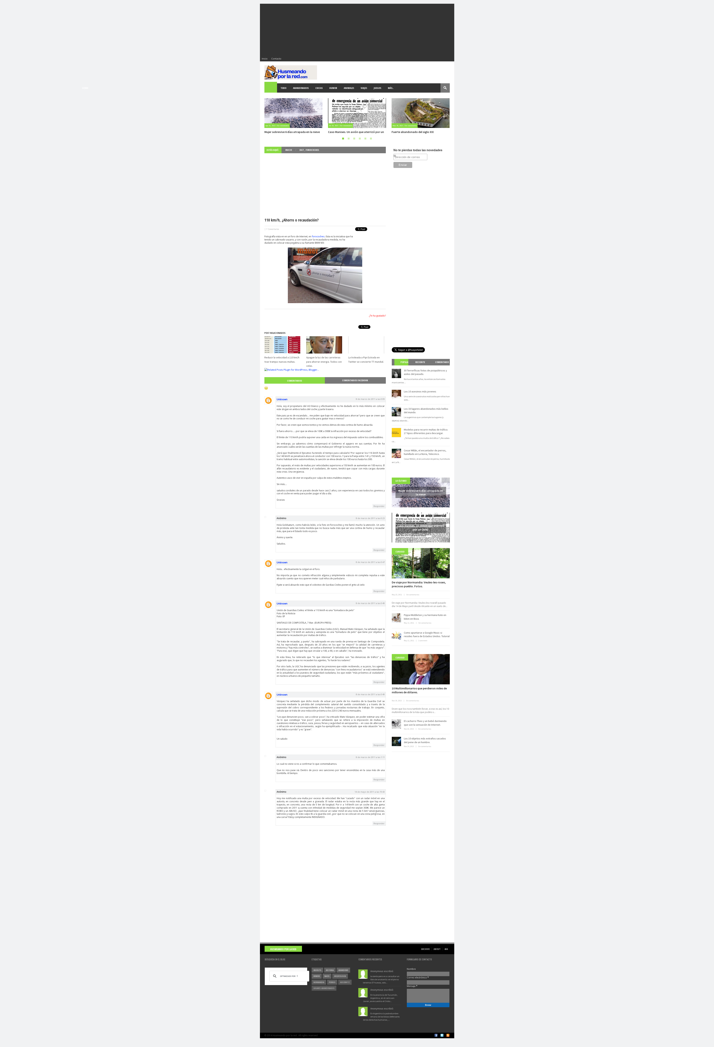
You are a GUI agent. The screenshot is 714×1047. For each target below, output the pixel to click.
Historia (330, 970)
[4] (360, 138)
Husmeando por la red (283, 949)
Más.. (390, 88)
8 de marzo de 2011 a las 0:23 (370, 518)
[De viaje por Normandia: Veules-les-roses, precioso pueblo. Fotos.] (421, 563)
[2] (349, 138)
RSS (447, 1035)
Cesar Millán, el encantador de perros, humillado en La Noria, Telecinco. (425, 452)
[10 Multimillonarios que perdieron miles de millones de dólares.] (421, 669)
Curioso (399, 551)
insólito (317, 970)
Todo (283, 88)
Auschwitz (345, 982)
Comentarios (294, 380)
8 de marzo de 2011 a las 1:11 (370, 757)
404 (446, 949)
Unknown (282, 399)
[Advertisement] (357, 30)
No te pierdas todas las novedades (417, 150)
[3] (354, 138)
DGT (302, 150)
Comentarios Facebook (355, 380)
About (437, 949)
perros (332, 982)
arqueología (340, 976)
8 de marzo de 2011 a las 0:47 (370, 562)
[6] (371, 138)
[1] (343, 138)
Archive (425, 949)
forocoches (318, 236)
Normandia (318, 982)
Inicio (265, 58)
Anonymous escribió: (382, 971)
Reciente (420, 362)
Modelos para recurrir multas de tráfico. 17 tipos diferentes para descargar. (426, 431)
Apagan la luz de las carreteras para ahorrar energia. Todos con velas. (324, 361)
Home (271, 88)
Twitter (441, 1035)
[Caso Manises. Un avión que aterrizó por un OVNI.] (293, 113)
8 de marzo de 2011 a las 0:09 (370, 399)
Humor (333, 88)
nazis (326, 976)
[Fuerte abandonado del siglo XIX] (357, 113)
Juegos (377, 88)
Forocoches (312, 150)
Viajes (364, 88)
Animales (349, 88)
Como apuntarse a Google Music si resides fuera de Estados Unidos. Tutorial (427, 634)
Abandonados (301, 88)
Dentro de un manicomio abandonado (417, 132)
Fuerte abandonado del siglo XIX (349, 132)
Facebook (436, 1035)
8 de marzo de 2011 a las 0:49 (370, 603)
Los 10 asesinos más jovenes (420, 391)
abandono (343, 970)
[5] (365, 138)
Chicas (319, 88)
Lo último (400, 480)
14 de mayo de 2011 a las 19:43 (370, 791)
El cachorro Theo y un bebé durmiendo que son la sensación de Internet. (425, 722)
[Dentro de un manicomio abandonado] (421, 113)
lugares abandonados (324, 988)
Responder (379, 506)
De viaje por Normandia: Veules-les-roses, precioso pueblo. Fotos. (419, 584)
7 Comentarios (272, 229)
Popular (402, 365)
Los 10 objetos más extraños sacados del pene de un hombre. (425, 740)
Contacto (276, 58)
